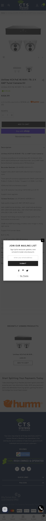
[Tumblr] (23, 270)
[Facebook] (18, 270)
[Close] (42, 240)
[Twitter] (27, 270)
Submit (23, 263)
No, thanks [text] (24, 276)
